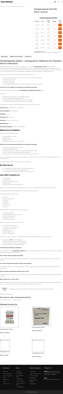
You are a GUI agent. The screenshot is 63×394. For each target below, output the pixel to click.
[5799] (60, 40)
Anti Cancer (11, 6)
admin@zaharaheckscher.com (52, 379)
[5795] (60, 25)
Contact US (6, 383)
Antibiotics (33, 377)
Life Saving (5, 6)
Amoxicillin (33, 383)
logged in (9, 299)
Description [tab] (4, 56)
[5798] (60, 36)
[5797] (60, 32)
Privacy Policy (20, 381)
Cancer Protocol (49, 52)
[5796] (60, 28)
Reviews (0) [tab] (28, 56)
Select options (15, 337)
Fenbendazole (57, 52)
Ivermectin (33, 371)
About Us (5, 371)
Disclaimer (6, 379)
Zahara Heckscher (33, 392)
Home (1, 6)
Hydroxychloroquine (35, 373)
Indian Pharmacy (7, 373)
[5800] (60, 44)
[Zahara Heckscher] (7, 1)
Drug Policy (20, 379)
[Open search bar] (58, 1)
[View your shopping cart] (55, 1)
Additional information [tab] (16, 56)
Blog (4, 381)
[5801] (60, 47)
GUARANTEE (20, 386)
